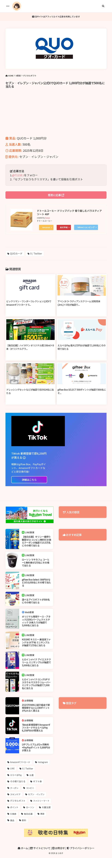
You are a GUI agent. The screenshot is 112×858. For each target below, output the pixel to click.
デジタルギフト (29, 75)
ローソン (30, 807)
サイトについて (41, 848)
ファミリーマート (41, 800)
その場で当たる (17, 781)
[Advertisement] (56, 116)
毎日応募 (28, 813)
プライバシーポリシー (81, 848)
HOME (11, 75)
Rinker (47, 218)
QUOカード (16, 253)
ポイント (14, 807)
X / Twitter (36, 253)
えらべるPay (16, 774)
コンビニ (30, 787)
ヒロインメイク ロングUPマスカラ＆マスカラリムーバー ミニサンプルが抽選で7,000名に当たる (36, 684)
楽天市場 (64, 227)
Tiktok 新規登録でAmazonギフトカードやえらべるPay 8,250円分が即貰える (36, 727)
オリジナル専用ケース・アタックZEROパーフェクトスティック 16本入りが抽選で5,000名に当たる (36, 621)
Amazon (46, 227)
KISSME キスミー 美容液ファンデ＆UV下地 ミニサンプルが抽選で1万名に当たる (36, 642)
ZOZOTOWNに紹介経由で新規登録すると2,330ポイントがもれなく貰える (36, 707)
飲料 (24, 820)
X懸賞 (18, 75)
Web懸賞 (29, 612)
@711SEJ (18, 175)
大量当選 (46, 807)
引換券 (13, 813)
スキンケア (15, 794)
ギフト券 (37, 781)
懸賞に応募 (54, 195)
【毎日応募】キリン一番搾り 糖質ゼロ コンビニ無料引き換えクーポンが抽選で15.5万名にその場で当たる (36, 541)
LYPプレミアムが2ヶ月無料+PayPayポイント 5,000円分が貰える (36, 747)
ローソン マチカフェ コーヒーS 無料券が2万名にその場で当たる (35, 562)
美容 (42, 813)
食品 (12, 820)
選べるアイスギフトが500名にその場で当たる (36, 601)
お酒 (31, 775)
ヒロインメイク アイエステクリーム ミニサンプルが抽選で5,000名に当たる (36, 662)
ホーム (24, 848)
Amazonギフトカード (20, 762)
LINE (12, 768)
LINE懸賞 (29, 532)
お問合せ (59, 848)
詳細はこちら (29, 479)
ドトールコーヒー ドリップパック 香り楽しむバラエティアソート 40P (69, 212)
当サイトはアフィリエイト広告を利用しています (57, 16)
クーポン (14, 787)
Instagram (43, 762)
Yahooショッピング (86, 227)
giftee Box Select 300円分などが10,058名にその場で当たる (36, 582)
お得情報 (28, 700)
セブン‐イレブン (36, 794)
